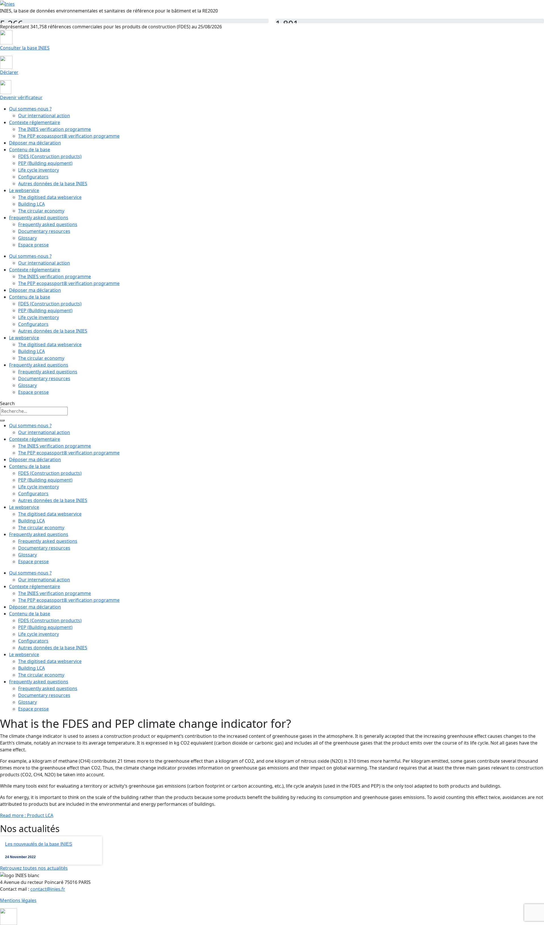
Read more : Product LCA (26, 815)
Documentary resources (44, 231)
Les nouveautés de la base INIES (38, 844)
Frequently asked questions (38, 217)
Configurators (33, 177)
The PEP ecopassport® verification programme (69, 136)
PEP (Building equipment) (45, 163)
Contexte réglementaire (34, 122)
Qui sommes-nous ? (30, 109)
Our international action (44, 115)
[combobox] (34, 411)
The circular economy (41, 211)
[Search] (2, 420)
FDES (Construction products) (50, 156)
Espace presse (33, 245)
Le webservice (24, 190)
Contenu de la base (29, 149)
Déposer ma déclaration (35, 143)
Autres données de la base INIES (52, 183)
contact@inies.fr (47, 889)
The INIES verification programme (54, 129)
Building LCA (31, 204)
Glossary (27, 238)
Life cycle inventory (38, 170)
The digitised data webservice (50, 197)
